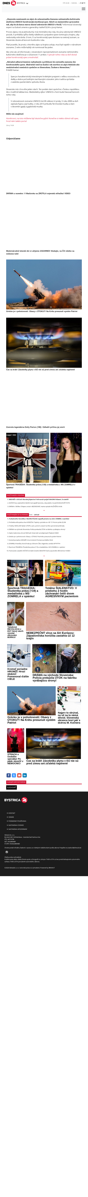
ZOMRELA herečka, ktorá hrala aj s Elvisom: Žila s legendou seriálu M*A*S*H (34, 732)
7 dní (30, 703)
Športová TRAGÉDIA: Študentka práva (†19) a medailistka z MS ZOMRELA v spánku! (37, 736)
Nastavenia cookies (16, 1014)
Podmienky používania (17, 1010)
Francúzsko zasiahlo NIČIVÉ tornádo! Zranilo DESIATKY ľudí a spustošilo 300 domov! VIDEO (39, 739)
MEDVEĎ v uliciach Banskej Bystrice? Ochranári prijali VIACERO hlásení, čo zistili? (39, 688)
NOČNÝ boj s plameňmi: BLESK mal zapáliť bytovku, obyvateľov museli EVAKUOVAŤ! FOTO (39, 692)
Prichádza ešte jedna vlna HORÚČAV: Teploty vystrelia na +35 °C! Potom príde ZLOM (37, 711)
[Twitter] (14, 964)
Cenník (11, 1006)
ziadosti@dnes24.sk (74, 1036)
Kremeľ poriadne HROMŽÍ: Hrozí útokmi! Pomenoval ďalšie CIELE (31, 729)
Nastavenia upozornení (17, 1018)
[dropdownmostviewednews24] (44, 744)
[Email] (19, 964)
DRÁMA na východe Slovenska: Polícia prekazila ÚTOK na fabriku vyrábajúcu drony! (37, 718)
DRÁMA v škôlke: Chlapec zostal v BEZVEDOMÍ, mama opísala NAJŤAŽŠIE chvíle (35, 695)
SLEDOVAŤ (11, 976)
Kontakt (11, 1002)
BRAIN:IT (52, 1056)
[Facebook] (8, 964)
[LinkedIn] (24, 964)
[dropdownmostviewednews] (44, 699)
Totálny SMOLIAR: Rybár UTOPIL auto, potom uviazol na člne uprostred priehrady (37, 715)
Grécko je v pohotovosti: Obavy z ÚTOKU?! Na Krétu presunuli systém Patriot (35, 725)
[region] (27, 3)
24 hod (36, 703)
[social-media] (6, 1041)
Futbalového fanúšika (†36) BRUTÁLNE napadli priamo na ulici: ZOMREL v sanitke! (39, 707)
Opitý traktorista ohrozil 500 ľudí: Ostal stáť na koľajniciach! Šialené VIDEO (34, 722)
